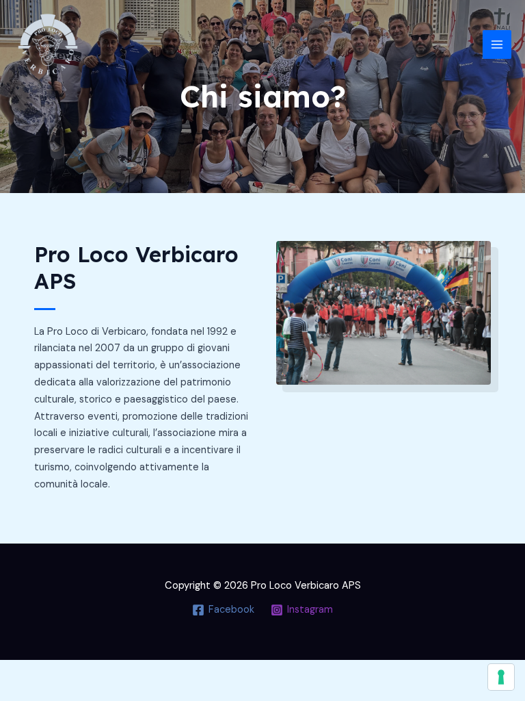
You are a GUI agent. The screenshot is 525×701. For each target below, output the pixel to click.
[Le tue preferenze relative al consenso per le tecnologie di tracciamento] (501, 677)
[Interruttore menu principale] (497, 44)
